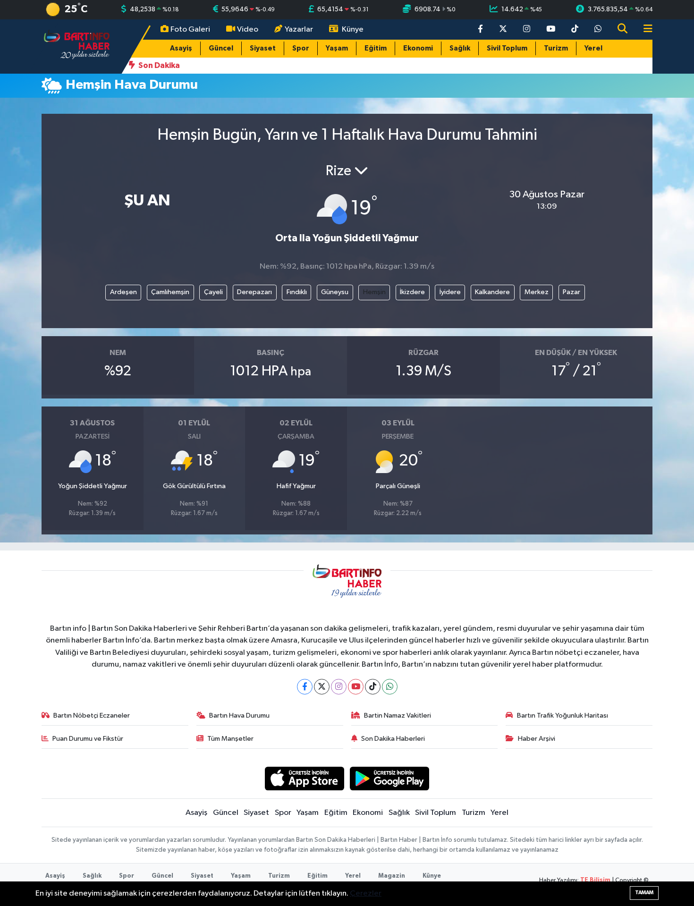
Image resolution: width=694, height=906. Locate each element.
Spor (300, 48)
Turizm (556, 48)
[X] (322, 686)
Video (247, 29)
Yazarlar (299, 29)
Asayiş (181, 48)
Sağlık (459, 48)
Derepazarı (254, 292)
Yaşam (337, 48)
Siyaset (263, 48)
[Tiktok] (373, 686)
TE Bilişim (595, 880)
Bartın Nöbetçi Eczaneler (91, 715)
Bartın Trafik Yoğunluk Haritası (562, 715)
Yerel (593, 48)
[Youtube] (356, 686)
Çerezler (365, 893)
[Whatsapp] (390, 686)
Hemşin (374, 292)
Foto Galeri (190, 29)
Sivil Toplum (507, 48)
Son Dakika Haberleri (393, 738)
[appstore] (304, 778)
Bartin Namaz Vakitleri (397, 715)
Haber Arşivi (536, 738)
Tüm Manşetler (230, 738)
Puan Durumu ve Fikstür (87, 738)
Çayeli (213, 292)
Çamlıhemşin (170, 292)
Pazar (571, 292)
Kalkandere (492, 292)
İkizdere (412, 292)
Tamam (644, 892)
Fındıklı (297, 292)
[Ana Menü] (643, 29)
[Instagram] (339, 686)
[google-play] (390, 778)
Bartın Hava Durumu (239, 715)
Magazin (391, 876)
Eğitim (375, 48)
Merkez (537, 292)
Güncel (221, 48)
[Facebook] (305, 686)
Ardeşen (123, 292)
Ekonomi (418, 48)
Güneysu (334, 292)
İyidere (450, 292)
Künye (353, 29)
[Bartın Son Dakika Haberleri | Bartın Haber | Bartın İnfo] (77, 46)
